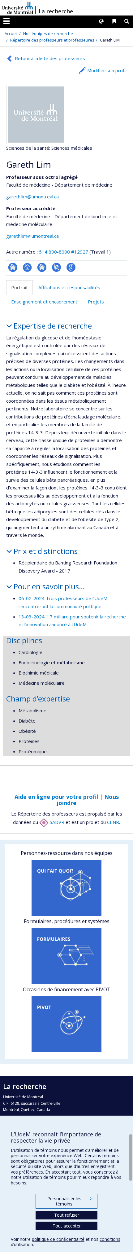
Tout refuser (66, 1215)
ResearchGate (13, 267)
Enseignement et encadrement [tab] (44, 302)
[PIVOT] (66, 1024)
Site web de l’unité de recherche (42, 267)
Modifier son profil (107, 70)
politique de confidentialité (58, 1239)
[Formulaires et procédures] (66, 956)
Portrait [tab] (19, 287)
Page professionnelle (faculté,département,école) (27, 267)
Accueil (11, 33)
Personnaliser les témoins (69, 1201)
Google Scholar (71, 267)
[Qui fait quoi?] (66, 888)
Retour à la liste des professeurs (50, 58)
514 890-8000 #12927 (63, 252)
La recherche (56, 11)
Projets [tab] (96, 302)
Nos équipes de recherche (48, 33)
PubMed (56, 267)
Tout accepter (67, 1226)
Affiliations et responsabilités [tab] (69, 287)
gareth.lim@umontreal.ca (32, 196)
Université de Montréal (17, 8)
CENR (113, 822)
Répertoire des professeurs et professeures (52, 40)
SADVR (56, 822)
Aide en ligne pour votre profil (56, 796)
